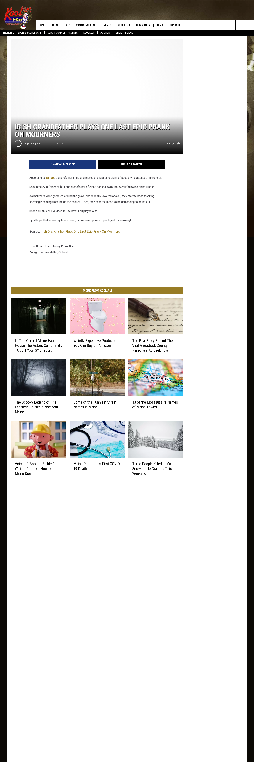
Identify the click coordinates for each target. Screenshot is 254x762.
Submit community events (62, 32)
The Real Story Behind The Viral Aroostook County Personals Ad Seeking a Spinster (152, 345)
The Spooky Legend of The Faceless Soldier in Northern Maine (36, 407)
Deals (160, 25)
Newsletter (51, 252)
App (67, 25)
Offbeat (63, 252)
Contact (175, 25)
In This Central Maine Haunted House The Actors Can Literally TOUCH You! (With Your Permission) (38, 345)
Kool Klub (89, 32)
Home (41, 25)
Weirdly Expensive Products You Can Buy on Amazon (94, 343)
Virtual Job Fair (86, 25)
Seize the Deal (124, 32)
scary (72, 246)
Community (143, 25)
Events (106, 25)
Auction (105, 32)
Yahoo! (50, 178)
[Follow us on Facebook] (230, 25)
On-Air (55, 25)
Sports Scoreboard (30, 32)
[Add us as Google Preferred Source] (221, 25)
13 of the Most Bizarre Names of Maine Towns (155, 404)
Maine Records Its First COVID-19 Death (97, 466)
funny (56, 246)
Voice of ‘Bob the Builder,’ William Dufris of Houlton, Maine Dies (34, 469)
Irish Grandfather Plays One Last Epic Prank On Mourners (80, 231)
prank (64, 246)
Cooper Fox (28, 143)
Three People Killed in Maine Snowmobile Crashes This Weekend (153, 469)
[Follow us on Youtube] (249, 25)
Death (48, 246)
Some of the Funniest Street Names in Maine (94, 404)
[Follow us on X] (240, 25)
